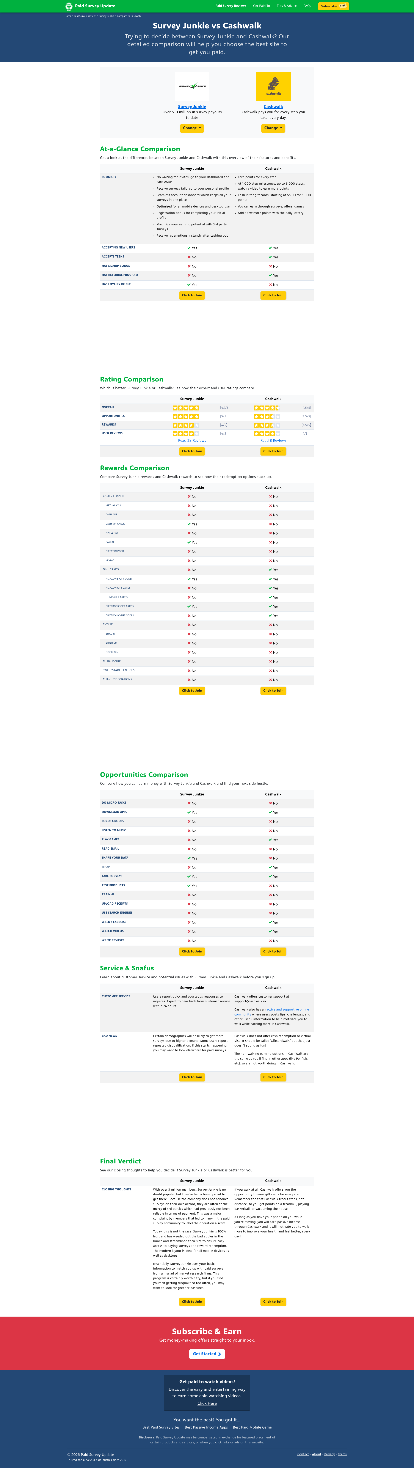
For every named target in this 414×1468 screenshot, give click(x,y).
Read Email (110, 848)
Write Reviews (113, 940)
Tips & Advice (287, 6)
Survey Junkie (106, 16)
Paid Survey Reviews (230, 6)
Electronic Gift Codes (120, 615)
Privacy (329, 1454)
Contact (303, 1454)
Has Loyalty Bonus (116, 284)
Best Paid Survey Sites (161, 1427)
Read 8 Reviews (273, 441)
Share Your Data (115, 858)
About (316, 1454)
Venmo (110, 560)
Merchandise (113, 661)
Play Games (110, 839)
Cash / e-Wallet (115, 496)
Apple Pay (112, 533)
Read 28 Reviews (192, 441)
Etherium (111, 643)
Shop (106, 867)
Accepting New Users (118, 247)
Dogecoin (112, 652)
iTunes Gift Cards (117, 597)
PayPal (110, 542)
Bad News (109, 1036)
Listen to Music (114, 830)
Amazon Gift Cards (118, 588)
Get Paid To (261, 6)
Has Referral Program (120, 275)
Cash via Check (115, 524)
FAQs (307, 6)
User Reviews (112, 433)
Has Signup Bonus (116, 266)
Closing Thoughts (116, 1189)
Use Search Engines (117, 913)
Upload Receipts (115, 903)
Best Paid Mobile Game (252, 1427)
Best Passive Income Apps (206, 1427)
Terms (342, 1454)
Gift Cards (111, 569)
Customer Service (116, 996)
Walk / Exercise (114, 922)
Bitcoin (110, 634)
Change (190, 128)
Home (68, 16)
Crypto (108, 624)
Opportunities (113, 416)
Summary (109, 177)
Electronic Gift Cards (120, 606)
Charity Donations (117, 679)
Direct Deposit (115, 551)
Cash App (111, 514)
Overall (108, 407)
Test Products (113, 885)
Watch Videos (113, 931)
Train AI (108, 894)
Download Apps (114, 812)
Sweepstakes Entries (119, 670)
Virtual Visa (113, 505)
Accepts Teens (113, 256)
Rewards (109, 424)
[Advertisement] (207, 338)
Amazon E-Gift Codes (119, 579)
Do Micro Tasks (114, 803)
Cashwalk (273, 107)
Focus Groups (113, 821)
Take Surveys (112, 876)
